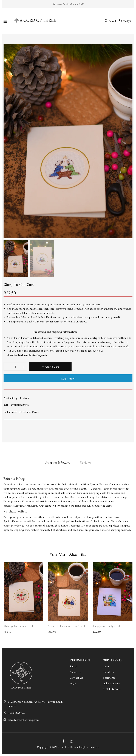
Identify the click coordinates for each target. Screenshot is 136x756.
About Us (75, 672)
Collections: (10, 411)
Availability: (10, 398)
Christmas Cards (29, 411)
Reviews (85, 462)
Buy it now (68, 378)
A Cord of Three (67, 747)
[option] (16, 258)
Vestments (109, 677)
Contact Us (76, 677)
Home (106, 666)
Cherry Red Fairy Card (106, 625)
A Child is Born (111, 689)
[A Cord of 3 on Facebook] (63, 741)
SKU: (6, 405)
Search (73, 666)
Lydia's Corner (111, 683)
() (127, 21)
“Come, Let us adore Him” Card (22, 625)
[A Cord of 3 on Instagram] (71, 741)
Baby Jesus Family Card (61, 625)
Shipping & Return (57, 462)
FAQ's (73, 683)
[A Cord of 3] (35, 20)
